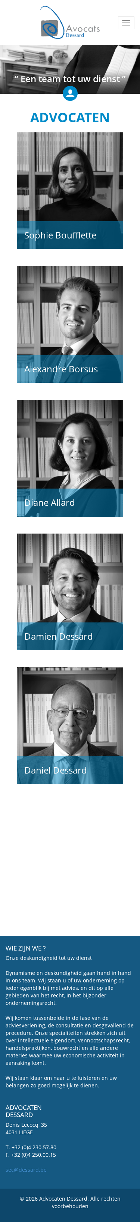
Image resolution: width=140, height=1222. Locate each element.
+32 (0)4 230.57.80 (34, 1147)
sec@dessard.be (26, 1169)
